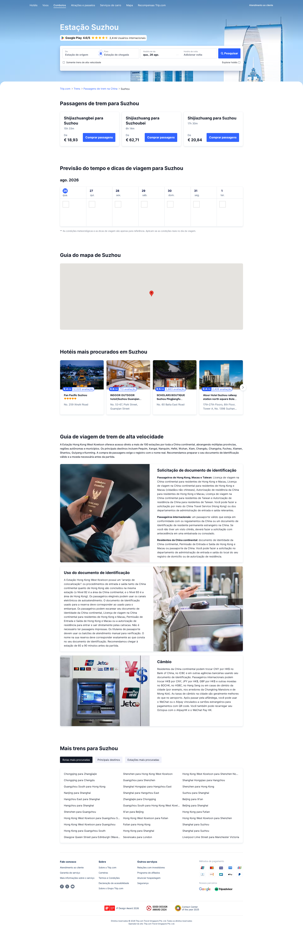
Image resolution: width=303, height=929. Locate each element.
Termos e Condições (109, 878)
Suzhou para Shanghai (195, 792)
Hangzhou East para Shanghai (82, 799)
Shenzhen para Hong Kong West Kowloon (147, 773)
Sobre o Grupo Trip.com (111, 888)
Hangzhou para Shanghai (79, 805)
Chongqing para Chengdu (79, 780)
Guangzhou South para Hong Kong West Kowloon (151, 805)
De (66, 51)
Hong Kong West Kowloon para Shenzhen (207, 818)
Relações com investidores (151, 867)
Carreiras (103, 872)
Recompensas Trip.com (152, 5)
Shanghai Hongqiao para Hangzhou (203, 780)
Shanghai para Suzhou (195, 824)
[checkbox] (81, 62)
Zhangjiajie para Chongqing (139, 799)
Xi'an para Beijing (133, 811)
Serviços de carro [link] (110, 5)
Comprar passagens (99, 137)
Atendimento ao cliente (72, 867)
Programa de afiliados (148, 872)
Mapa (129, 5)
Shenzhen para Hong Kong (198, 786)
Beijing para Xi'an (192, 799)
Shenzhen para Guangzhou (80, 811)
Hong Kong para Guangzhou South (84, 830)
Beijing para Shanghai (195, 805)
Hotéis (33, 5)
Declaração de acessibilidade (114, 883)
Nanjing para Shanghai (77, 792)
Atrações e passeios (83, 5)
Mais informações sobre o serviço (77, 878)
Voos (45, 5)
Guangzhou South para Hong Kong (84, 786)
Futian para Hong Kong (136, 824)
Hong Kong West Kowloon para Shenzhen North (210, 773)
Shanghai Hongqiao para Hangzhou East (147, 786)
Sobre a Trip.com (107, 867)
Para (106, 51)
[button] (244, 5)
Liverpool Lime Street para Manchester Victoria (210, 837)
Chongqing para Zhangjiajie (80, 773)
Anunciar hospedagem (148, 878)
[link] (261, 5)
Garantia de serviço (70, 872)
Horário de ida (149, 51)
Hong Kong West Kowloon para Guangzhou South (92, 818)
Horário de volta (191, 51)
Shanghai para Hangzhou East (141, 792)
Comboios (59, 5)
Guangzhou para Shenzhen (139, 780)
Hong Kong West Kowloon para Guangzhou (89, 824)
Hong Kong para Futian (196, 811)
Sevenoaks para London (137, 837)
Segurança (143, 883)
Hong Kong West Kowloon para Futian (145, 818)
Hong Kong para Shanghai (138, 830)
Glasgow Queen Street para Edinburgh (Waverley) (92, 837)
